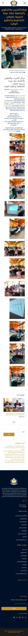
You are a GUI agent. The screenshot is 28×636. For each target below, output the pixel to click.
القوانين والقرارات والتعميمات (22, 561)
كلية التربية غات (21, 97)
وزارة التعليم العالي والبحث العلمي (21, 516)
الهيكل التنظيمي (24, 555)
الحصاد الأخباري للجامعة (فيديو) (21, 540)
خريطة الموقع (24, 558)
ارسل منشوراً (24, 549)
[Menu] (25, 3)
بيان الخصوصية (24, 567)
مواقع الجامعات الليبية (23, 528)
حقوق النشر (24, 564)
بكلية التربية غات (17, 104)
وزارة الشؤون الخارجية (23, 522)
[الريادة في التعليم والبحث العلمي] (14, 3)
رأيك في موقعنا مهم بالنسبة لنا (21, 573)
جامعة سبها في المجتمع (22, 534)
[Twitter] (22, 617)
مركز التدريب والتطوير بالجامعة (16, 89)
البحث (23, 432)
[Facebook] (25, 617)
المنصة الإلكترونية (24, 552)
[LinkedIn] (20, 617)
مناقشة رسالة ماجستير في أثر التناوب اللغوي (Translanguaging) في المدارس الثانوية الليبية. (14, 414)
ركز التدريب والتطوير (19, 96)
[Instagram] (17, 617)
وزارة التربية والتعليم (23, 519)
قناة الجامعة (24, 537)
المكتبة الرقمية (24, 531)
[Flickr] (14, 617)
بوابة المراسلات (24, 525)
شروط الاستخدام (24, 570)
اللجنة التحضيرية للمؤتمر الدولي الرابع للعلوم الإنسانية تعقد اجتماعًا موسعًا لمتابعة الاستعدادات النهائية (14, 447)
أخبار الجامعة (21, 72)
